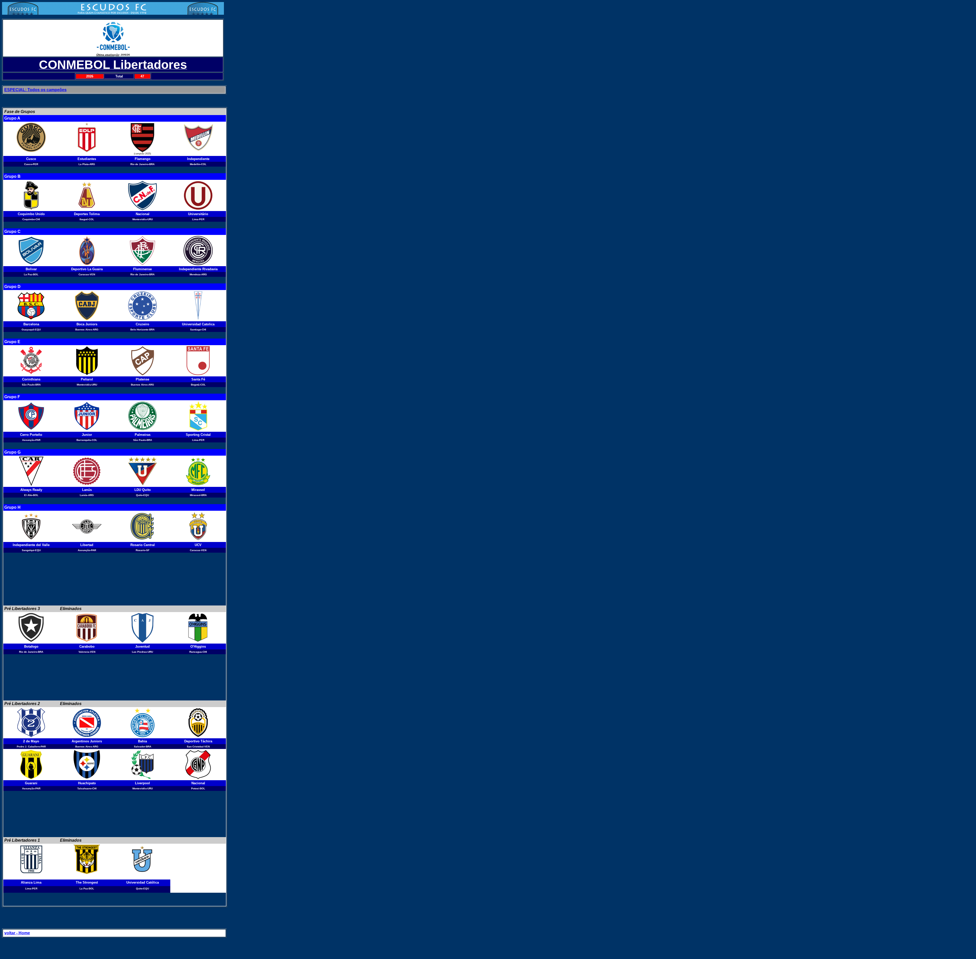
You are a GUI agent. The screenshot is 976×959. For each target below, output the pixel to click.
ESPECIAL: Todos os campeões (35, 90)
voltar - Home (17, 933)
